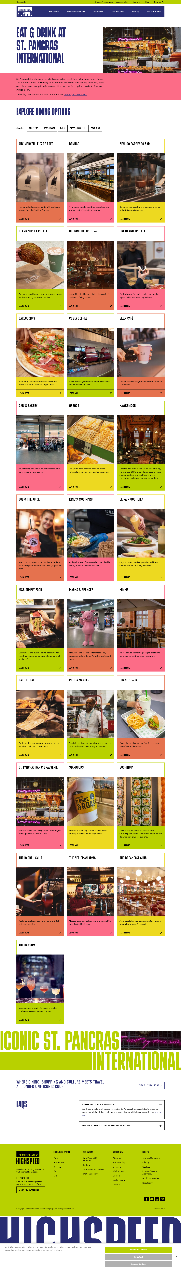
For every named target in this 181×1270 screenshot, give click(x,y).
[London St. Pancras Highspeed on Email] (162, 1199)
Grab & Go (95, 128)
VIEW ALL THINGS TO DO (149, 1085)
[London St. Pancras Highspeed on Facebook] (146, 1199)
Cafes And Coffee (77, 128)
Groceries (33, 128)
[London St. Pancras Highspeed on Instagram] (157, 1199)
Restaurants (49, 128)
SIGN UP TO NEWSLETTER (29, 1189)
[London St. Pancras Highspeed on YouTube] (152, 1199)
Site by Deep (159, 1208)
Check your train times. (75, 94)
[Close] (176, 1256)
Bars (62, 128)
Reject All (138, 1257)
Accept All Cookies (138, 1249)
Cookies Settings (138, 1264)
